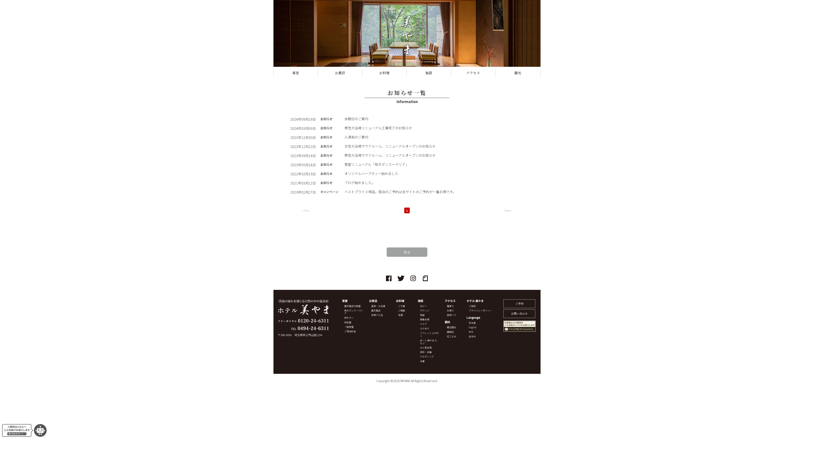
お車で (450, 310)
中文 (471, 332)
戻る (407, 252)
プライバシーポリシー (480, 310)
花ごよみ (451, 336)
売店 (422, 315)
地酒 (400, 315)
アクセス (473, 72)
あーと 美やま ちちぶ (428, 342)
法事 (422, 361)
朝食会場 (424, 319)
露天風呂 (376, 310)
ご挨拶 (472, 306)
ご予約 (519, 304)
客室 (295, 72)
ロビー (423, 306)
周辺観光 (451, 327)
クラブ (423, 324)
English (473, 327)
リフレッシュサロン (429, 334)
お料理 (384, 72)
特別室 (347, 322)
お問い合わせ (519, 313)
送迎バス (451, 315)
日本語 (472, 322)
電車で (450, 306)
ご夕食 (401, 306)
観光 (517, 72)
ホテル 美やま (475, 301)
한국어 (472, 336)
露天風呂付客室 (352, 306)
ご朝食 (401, 310)
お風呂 (340, 72)
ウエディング (427, 356)
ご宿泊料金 (350, 331)
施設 (428, 72)
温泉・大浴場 (378, 306)
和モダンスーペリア (353, 312)
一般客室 (349, 326)
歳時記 (450, 332)
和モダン (349, 317)
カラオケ (424, 328)
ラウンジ (424, 310)
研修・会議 (426, 352)
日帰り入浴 (377, 315)
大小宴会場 (426, 347)
